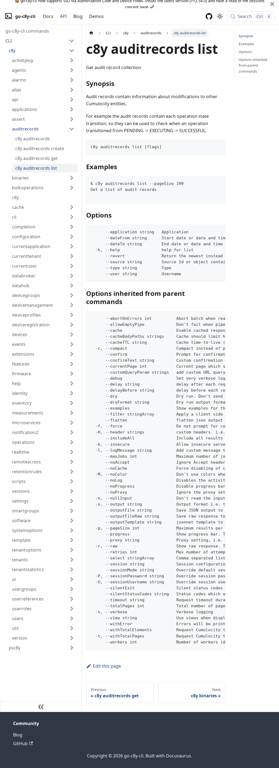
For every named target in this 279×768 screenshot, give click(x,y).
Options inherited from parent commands (253, 65)
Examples (246, 43)
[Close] (272, 4)
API (63, 16)
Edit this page (107, 666)
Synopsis (246, 35)
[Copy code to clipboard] (218, 146)
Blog (78, 16)
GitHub (20, 744)
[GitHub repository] (209, 16)
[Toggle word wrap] (208, 231)
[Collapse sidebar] (41, 706)
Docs (48, 16)
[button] (40, 40)
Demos (96, 16)
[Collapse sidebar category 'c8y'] (72, 50)
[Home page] (91, 33)
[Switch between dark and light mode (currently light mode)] (220, 16)
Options (245, 51)
